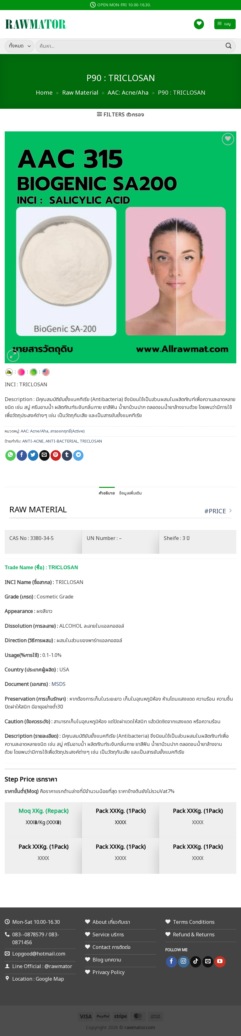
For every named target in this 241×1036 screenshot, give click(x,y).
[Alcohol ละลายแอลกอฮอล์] (33, 372)
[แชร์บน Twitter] (33, 455)
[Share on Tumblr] (67, 455)
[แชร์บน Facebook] (22, 455)
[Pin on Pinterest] (56, 455)
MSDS (58, 684)
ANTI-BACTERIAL (62, 441)
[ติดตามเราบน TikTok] (195, 961)
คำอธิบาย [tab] (107, 493)
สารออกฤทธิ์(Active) (67, 431)
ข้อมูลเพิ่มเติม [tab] (130, 493)
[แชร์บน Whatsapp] (10, 455)
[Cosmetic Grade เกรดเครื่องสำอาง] (21, 372)
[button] (225, 24)
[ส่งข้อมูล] (228, 46)
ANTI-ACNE (33, 441)
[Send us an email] (207, 961)
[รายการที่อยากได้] (199, 24)
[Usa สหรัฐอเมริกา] (46, 372)
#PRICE (215, 511)
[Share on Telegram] (78, 455)
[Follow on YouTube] (219, 961)
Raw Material (80, 92)
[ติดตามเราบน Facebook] (171, 961)
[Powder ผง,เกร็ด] (9, 372)
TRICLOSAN (91, 441)
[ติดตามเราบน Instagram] (183, 961)
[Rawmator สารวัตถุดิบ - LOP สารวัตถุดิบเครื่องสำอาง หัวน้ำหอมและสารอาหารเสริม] (36, 24)
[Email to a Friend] (44, 455)
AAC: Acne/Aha (128, 92)
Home (44, 92)
